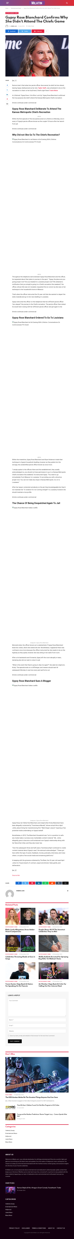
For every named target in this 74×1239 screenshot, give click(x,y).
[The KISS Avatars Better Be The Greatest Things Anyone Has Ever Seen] (37, 1075)
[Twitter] (7, 90)
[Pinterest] (7, 99)
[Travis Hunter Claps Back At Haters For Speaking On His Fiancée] (20, 970)
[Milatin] (37, 3)
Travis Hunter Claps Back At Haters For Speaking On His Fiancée (19, 985)
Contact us (61, 1228)
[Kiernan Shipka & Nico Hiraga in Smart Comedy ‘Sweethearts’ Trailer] (10, 1190)
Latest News (8, 1139)
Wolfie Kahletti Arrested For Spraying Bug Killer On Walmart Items (53, 958)
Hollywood (8, 1136)
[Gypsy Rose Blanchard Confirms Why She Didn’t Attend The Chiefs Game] (37, 55)
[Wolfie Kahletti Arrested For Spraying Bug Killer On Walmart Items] (54, 943)
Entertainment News (12, 13)
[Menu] (7, 3)
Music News (8, 1094)
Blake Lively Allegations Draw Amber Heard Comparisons (20, 931)
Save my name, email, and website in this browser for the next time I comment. (32, 1035)
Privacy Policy (14, 1228)
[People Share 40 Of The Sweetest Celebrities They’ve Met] (54, 916)
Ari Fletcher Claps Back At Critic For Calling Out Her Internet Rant (52, 985)
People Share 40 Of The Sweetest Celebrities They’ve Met (52, 931)
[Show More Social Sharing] (46, 31)
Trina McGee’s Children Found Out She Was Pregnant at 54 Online (38, 1105)
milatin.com (14, 26)
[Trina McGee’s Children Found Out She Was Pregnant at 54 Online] (10, 1107)
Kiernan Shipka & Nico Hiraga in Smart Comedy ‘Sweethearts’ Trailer (39, 1188)
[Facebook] (7, 85)
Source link (16, 875)
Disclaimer (26, 1228)
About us (51, 1228)
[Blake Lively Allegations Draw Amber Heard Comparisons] (20, 916)
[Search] (67, 3)
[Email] (7, 104)
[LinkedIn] (7, 94)
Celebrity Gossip (10, 1130)
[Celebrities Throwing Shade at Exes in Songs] (20, 943)
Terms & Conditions (39, 1228)
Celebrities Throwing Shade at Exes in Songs (20, 958)
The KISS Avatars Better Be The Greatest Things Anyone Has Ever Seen (31, 1097)
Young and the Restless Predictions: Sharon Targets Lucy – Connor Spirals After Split (42, 1115)
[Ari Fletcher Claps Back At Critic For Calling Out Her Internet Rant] (54, 970)
